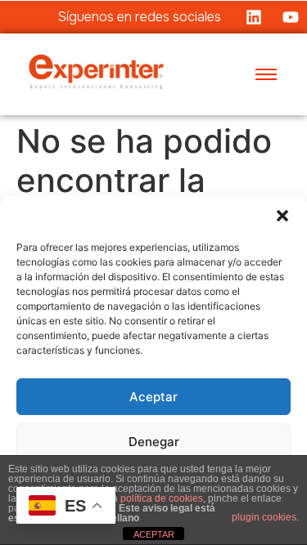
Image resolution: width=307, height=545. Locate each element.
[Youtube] (290, 17)
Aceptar (153, 396)
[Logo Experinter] (96, 72)
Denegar (154, 441)
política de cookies (161, 498)
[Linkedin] (253, 17)
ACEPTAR (153, 534)
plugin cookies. (265, 517)
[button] (282, 216)
